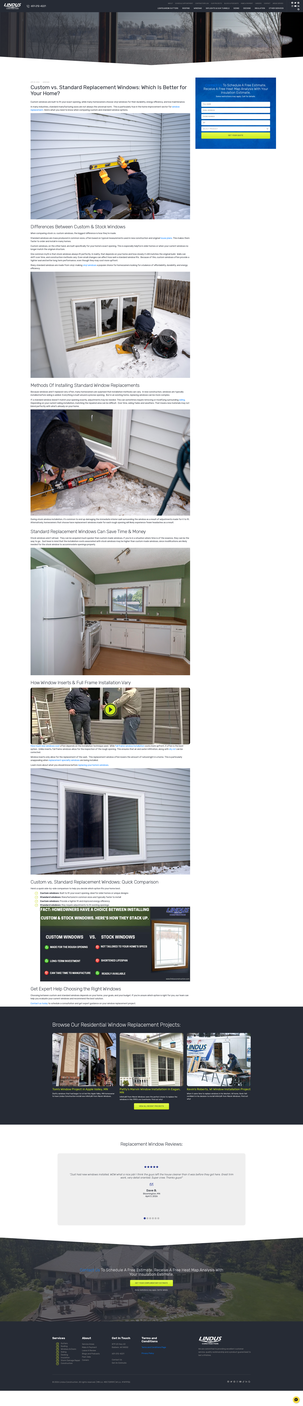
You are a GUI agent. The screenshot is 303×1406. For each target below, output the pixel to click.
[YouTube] (294, 6)
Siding (236, 8)
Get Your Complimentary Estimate (151, 1283)
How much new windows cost (45, 746)
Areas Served (278, 3)
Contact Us (214, 85)
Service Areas (88, 1344)
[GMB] (297, 9)
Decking (247, 8)
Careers (258, 3)
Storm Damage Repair (70, 1360)
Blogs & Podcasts (231, 3)
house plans (166, 238)
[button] (296, 1399)
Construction (67, 1363)
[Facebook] (292, 2)
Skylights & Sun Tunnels (217, 8)
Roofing (186, 8)
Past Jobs (86, 1357)
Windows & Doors (68, 1349)
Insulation (260, 8)
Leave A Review (89, 1350)
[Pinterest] (297, 2)
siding (182, 400)
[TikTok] (243, 1381)
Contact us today (39, 1003)
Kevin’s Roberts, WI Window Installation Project (219, 1089)
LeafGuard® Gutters (168, 8)
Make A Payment (89, 1347)
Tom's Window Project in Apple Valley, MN (80, 1089)
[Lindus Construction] (14, 6)
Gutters (64, 1343)
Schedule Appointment (184, 3)
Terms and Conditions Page (154, 1347)
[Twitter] (294, 2)
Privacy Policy (148, 1353)
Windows (198, 8)
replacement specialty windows (64, 760)
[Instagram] (291, 6)
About (170, 3)
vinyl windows (89, 265)
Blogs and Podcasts (91, 1354)
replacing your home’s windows (93, 765)
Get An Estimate (119, 1363)
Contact (267, 3)
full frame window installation (129, 746)
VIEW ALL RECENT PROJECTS (151, 1106)
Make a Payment (247, 3)
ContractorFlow (202, 3)
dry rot (172, 749)
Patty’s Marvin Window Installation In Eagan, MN (150, 1090)
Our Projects (216, 3)
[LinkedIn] (297, 6)
